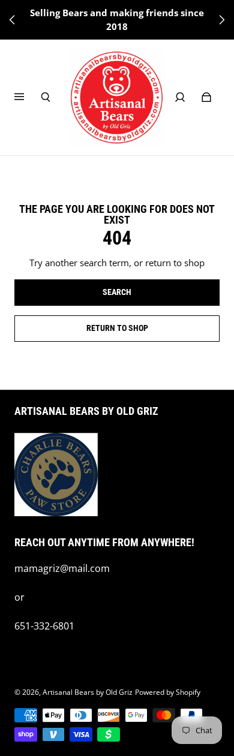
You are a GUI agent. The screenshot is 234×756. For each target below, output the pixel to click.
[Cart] (206, 97)
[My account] (180, 97)
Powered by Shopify (167, 692)
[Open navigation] (27, 97)
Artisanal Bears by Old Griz (88, 692)
